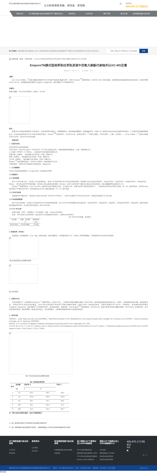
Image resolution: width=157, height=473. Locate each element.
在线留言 (57, 453)
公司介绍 (12, 450)
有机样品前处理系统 (106, 456)
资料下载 (106, 14)
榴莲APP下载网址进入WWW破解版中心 (54, 15)
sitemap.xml (144, 468)
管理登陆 (95, 468)
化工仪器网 (111, 468)
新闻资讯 (72, 14)
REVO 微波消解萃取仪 (84, 450)
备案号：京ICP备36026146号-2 (63, 468)
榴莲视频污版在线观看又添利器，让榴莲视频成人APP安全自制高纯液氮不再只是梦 (42, 427)
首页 (21, 59)
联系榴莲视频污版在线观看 (141, 15)
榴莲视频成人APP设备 (107, 453)
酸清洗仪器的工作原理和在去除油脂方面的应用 (30, 423)
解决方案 (124, 14)
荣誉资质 (12, 453)
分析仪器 (103, 450)
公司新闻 (35, 448)
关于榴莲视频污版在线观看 (37, 15)
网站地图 (3, 472)
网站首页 (19, 14)
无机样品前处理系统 (106, 459)
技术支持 (89, 14)
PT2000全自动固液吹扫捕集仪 (87, 456)
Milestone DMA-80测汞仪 (85, 459)
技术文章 (29, 59)
